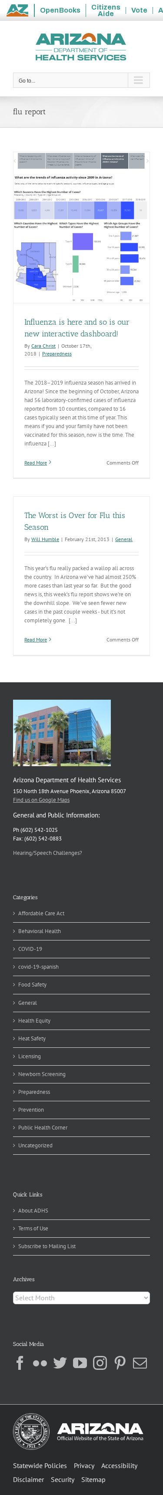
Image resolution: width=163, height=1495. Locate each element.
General (124, 539)
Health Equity (34, 1020)
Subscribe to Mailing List (47, 1246)
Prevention (31, 1109)
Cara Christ (43, 345)
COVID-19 (30, 949)
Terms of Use (33, 1228)
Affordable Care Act (41, 913)
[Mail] (140, 1363)
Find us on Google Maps (41, 800)
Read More (35, 462)
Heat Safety (32, 1038)
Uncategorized (35, 1145)
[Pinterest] (120, 1363)
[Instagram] (100, 1363)
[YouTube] (80, 1363)
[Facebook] (20, 1363)
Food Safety (32, 984)
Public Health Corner (42, 1127)
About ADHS (33, 1210)
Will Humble (45, 539)
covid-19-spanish (38, 966)
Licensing (29, 1056)
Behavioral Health (39, 931)
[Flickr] (40, 1363)
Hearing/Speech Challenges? (47, 853)
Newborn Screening (42, 1074)
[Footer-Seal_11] (78, 1416)
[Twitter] (60, 1363)
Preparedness (57, 353)
